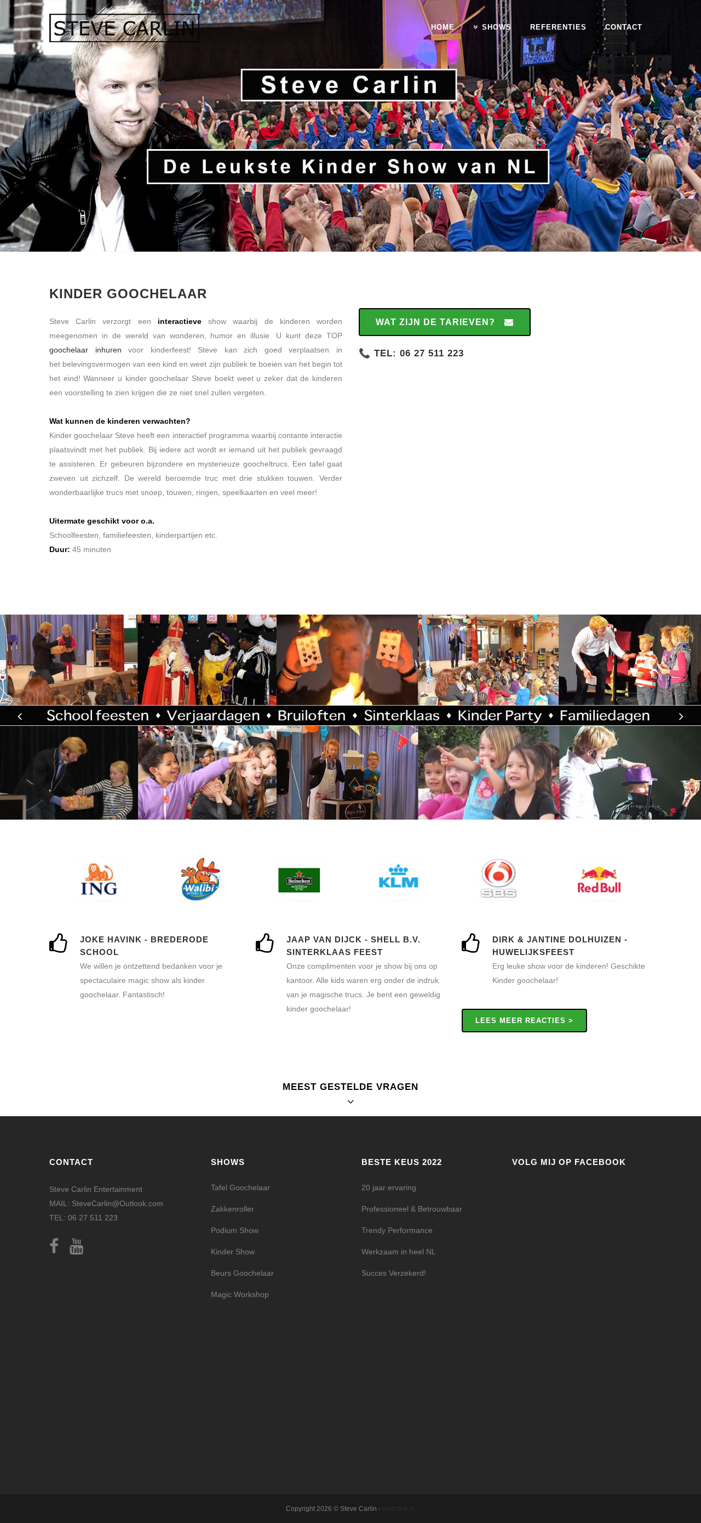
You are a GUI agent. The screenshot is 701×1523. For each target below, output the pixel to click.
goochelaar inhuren (85, 349)
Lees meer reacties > (524, 1020)
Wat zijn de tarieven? (435, 322)
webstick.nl (398, 1509)
